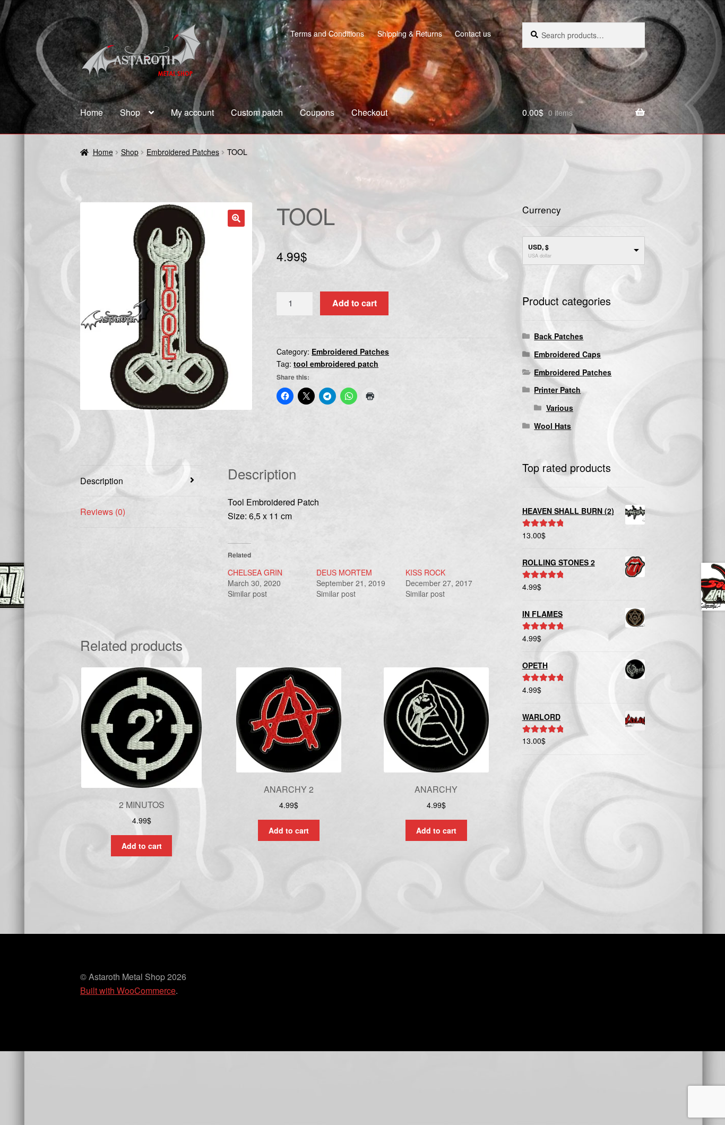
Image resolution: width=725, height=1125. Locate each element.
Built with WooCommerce (128, 990)
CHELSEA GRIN (255, 572)
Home (91, 112)
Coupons (317, 112)
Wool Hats (552, 425)
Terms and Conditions (327, 33)
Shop (130, 112)
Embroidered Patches (182, 152)
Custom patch (257, 112)
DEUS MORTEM (344, 572)
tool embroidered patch (336, 363)
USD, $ (538, 247)
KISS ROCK (425, 572)
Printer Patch (557, 389)
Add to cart (354, 303)
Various (559, 407)
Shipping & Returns (409, 33)
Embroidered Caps (567, 354)
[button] (236, 218)
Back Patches (558, 336)
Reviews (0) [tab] (102, 511)
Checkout (369, 112)
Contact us (473, 33)
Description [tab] (101, 481)
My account (192, 112)
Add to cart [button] (142, 845)
